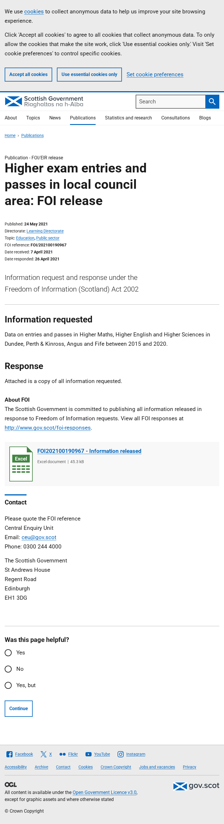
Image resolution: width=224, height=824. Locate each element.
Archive (41, 767)
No (20, 669)
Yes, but (26, 685)
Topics (33, 118)
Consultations (175, 118)
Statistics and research (128, 118)
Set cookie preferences (155, 74)
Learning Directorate (45, 231)
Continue (18, 708)
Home (10, 135)
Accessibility (16, 767)
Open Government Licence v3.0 (104, 792)
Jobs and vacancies (157, 767)
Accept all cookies (28, 74)
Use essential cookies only (89, 74)
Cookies (85, 767)
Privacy (189, 767)
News (55, 118)
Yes (20, 652)
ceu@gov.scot (39, 537)
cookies (34, 11)
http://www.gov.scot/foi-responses (48, 427)
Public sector (48, 238)
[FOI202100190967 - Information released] (21, 464)
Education (25, 238)
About (11, 118)
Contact (63, 767)
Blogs (205, 118)
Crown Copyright (116, 767)
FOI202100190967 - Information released (89, 451)
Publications (83, 118)
